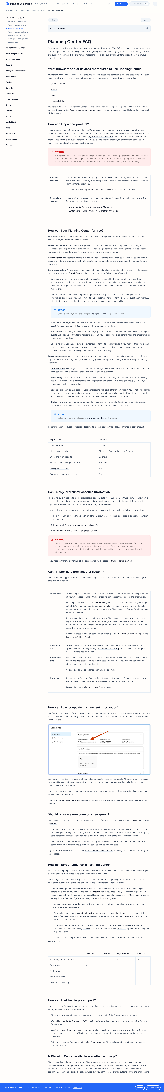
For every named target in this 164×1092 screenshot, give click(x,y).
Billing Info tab (54, 720)
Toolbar (9, 82)
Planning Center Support (93, 1042)
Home (8, 116)
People (8, 128)
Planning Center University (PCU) (72, 1021)
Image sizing (13, 42)
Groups (9, 111)
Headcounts (94, 892)
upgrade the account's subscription (100, 189)
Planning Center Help (16, 10)
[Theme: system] (155, 4)
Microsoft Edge (58, 101)
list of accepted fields (96, 602)
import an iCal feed (94, 687)
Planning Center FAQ (16, 28)
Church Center (12, 99)
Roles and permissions (15, 54)
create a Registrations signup (91, 913)
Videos (86, 4)
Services (9, 145)
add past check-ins (85, 661)
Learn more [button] (77, 1088)
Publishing (10, 133)
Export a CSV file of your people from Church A (75, 525)
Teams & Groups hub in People (99, 850)
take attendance (121, 913)
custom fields (105, 606)
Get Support (121, 4)
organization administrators (100, 136)
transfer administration (121, 561)
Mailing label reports (59, 468)
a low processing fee (100, 314)
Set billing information (71, 800)
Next (144, 20)
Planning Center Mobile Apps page (85, 110)
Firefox (54, 89)
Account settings (13, 59)
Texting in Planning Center (18, 39)
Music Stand (11, 122)
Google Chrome (58, 84)
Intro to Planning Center (36, 10)
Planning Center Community (71, 1030)
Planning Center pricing (17, 25)
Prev (54, 20)
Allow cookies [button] (153, 1088)
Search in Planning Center (18, 35)
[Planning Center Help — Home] (19, 4)
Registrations (11, 139)
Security (9, 65)
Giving (8, 105)
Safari (53, 95)
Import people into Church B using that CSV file (75, 531)
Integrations (11, 76)
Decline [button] (140, 1088)
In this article (57, 28)
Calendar (9, 88)
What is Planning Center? (17, 21)
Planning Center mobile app (19, 32)
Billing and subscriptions (16, 71)
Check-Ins (10, 93)
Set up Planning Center (15, 48)
